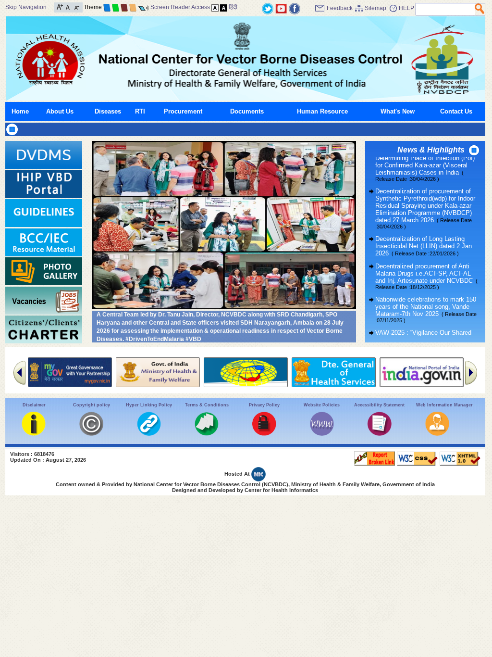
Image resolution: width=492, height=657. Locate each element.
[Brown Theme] (124, 7)
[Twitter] (267, 8)
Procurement (183, 111)
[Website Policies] (322, 433)
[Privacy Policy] (264, 433)
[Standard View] (215, 7)
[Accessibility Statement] (380, 433)
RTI (140, 111)
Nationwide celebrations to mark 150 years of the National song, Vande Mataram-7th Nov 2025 (426, 299)
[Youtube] (281, 8)
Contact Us (456, 111)
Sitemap (375, 8)
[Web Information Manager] (437, 433)
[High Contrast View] (223, 7)
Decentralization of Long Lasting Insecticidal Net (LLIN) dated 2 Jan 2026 (423, 236)
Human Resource (322, 111)
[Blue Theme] (107, 7)
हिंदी (233, 7)
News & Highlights (431, 150)
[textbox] (445, 9)
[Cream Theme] (132, 7)
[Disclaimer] (34, 433)
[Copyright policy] (91, 433)
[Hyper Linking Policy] (149, 433)
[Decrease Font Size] (76, 6)
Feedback (340, 8)
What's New (398, 111)
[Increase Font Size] (60, 6)
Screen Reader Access (180, 7)
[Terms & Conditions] (207, 433)
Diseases (108, 111)
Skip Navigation (26, 7)
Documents (247, 111)
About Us (60, 111)
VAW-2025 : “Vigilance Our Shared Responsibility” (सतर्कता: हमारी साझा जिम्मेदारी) (423, 330)
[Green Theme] (115, 7)
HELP (406, 8)
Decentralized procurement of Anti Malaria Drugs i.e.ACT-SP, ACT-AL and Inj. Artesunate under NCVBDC (426, 266)
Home (20, 111)
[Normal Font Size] (68, 6)
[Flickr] (294, 8)
